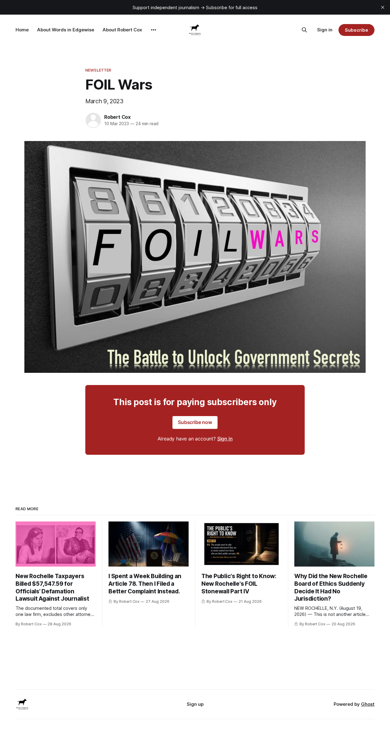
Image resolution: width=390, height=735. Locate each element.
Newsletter (98, 70)
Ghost (367, 704)
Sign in (324, 30)
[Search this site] (304, 30)
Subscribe (356, 30)
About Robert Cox (122, 30)
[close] (383, 7)
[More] (153, 30)
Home (22, 30)
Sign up (195, 704)
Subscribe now (195, 422)
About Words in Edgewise (65, 30)
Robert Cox (117, 117)
